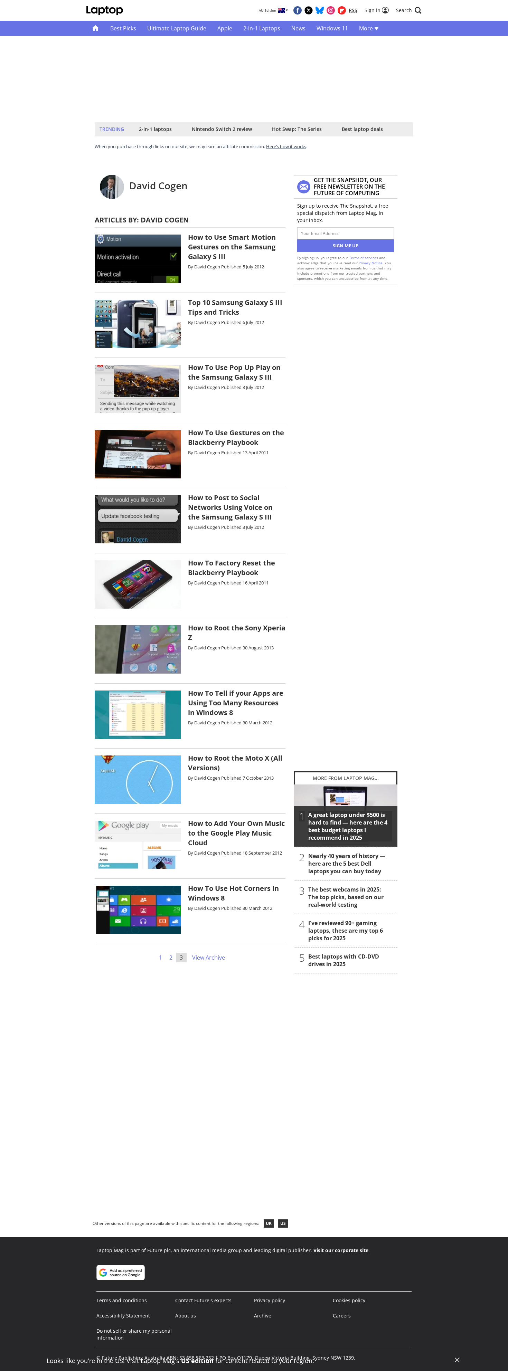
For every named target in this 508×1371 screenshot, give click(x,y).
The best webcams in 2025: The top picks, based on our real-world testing (346, 897)
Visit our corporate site (340, 1250)
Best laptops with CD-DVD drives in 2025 (343, 960)
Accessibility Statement (123, 1315)
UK (269, 1223)
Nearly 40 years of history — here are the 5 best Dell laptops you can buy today (346, 863)
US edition (197, 1360)
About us (185, 1315)
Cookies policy (349, 1300)
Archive (262, 1315)
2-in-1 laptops (155, 129)
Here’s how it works (286, 146)
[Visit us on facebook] (297, 10)
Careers (342, 1315)
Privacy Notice (371, 262)
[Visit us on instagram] (331, 10)
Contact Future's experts (203, 1300)
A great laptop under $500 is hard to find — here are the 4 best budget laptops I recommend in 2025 (347, 826)
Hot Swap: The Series (297, 129)
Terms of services (364, 257)
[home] (95, 28)
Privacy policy (269, 1300)
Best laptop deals (362, 129)
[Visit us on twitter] (308, 10)
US (283, 1223)
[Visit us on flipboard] (342, 10)
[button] (409, 10)
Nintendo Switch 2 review (222, 129)
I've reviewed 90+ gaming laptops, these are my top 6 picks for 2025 (345, 930)
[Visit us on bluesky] (320, 10)
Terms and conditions (121, 1300)
